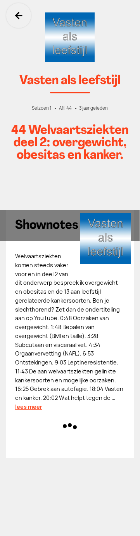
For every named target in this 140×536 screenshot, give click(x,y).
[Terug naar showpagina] (69, 37)
